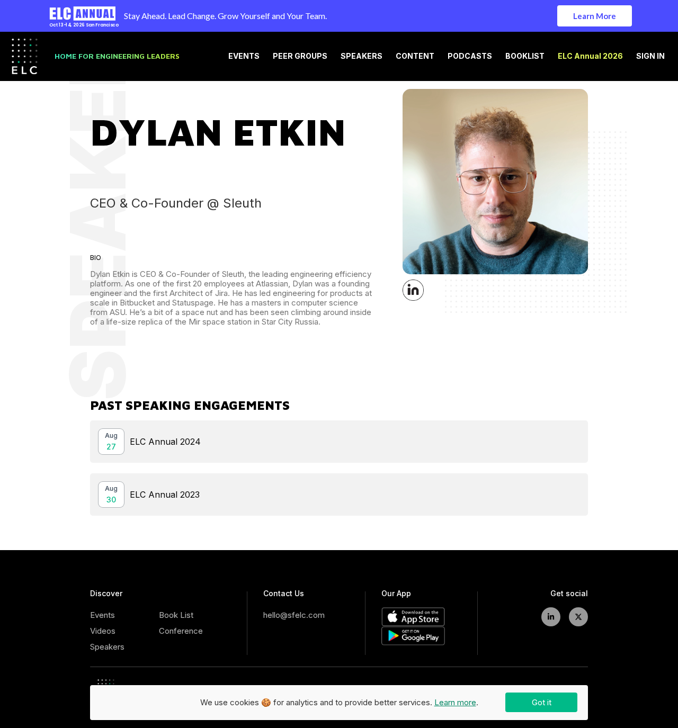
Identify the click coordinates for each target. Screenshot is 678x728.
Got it (541, 702)
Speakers (107, 647)
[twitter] (578, 616)
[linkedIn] (550, 616)
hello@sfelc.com (294, 615)
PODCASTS (470, 56)
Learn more (455, 702)
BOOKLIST (525, 56)
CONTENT (415, 56)
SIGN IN (650, 56)
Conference (181, 631)
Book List (176, 615)
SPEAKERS (361, 56)
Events (102, 615)
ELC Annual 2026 (590, 56)
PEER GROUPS (300, 56)
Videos (102, 631)
